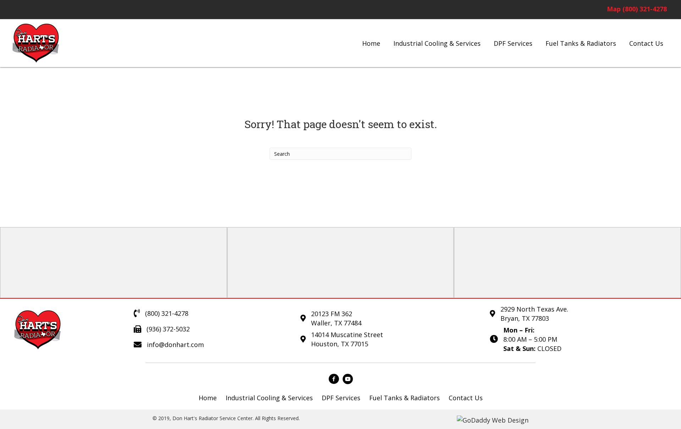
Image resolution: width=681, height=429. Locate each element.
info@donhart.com (175, 344)
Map (614, 9)
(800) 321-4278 (644, 9)
